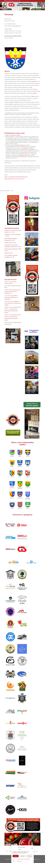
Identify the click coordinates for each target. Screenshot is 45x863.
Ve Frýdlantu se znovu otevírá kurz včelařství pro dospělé (12, 303)
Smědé (25, 148)
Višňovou (6, 114)
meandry (9, 149)
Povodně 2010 (8, 242)
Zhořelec (16, 102)
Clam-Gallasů (33, 93)
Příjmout (15, 856)
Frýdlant (11, 102)
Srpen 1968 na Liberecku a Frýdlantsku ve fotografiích (11, 297)
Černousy (27, 155)
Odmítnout (22, 856)
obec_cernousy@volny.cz (14, 26)
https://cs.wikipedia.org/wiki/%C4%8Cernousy (16, 177)
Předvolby (29, 856)
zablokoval (32, 404)
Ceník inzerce (35, 851)
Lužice (35, 89)
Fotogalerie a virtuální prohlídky (12, 234)
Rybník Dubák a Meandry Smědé (12, 249)
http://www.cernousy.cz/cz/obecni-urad (14, 179)
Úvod (7, 851)
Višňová (22, 155)
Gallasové (34, 81)
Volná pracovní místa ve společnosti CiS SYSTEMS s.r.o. (12, 291)
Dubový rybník (22, 156)
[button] (32, 848)
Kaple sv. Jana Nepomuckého (13, 135)
